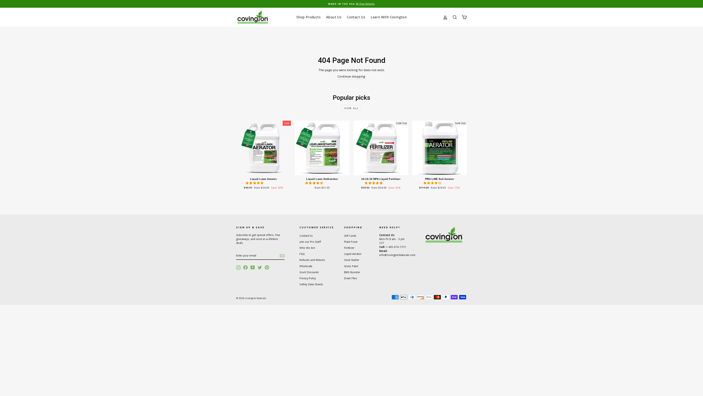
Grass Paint (351, 266)
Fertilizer (349, 248)
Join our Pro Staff (310, 241)
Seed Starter (351, 260)
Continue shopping (351, 76)
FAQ (302, 254)
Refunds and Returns (312, 260)
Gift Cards (350, 235)
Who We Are (307, 248)
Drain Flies (350, 278)
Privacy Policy (308, 278)
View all (351, 108)
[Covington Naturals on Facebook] (245, 267)
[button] (255, 183)
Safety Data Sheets (311, 284)
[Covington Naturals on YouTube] (252, 267)
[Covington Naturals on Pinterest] (267, 267)
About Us (333, 17)
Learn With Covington (389, 17)
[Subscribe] (282, 255)
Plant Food (350, 241)
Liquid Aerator (353, 254)
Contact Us (356, 17)
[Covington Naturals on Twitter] (260, 267)
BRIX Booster (352, 272)
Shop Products (308, 17)
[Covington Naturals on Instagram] (238, 267)
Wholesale (306, 266)
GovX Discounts (309, 272)
